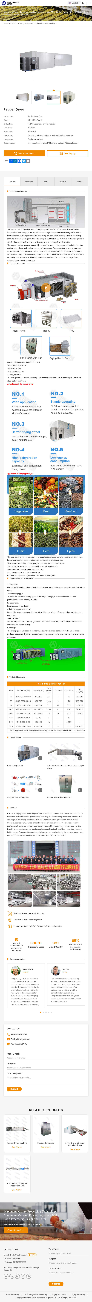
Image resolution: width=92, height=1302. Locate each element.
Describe (12, 181)
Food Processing (12, 1295)
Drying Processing (59, 1295)
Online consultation (26, 153)
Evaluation (80, 181)
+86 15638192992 (14, 1258)
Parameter (29, 181)
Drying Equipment (26, 23)
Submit (14, 1089)
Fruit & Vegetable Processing (36, 1295)
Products (13, 23)
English (74, 3)
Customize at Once (15, 1230)
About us (62, 181)
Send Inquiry (69, 153)
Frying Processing (78, 1295)
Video (46, 181)
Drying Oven (39, 23)
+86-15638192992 (19, 1035)
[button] (40, 1012)
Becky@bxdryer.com (20, 1039)
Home (6, 23)
